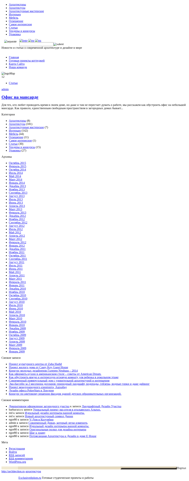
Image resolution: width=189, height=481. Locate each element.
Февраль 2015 (17, 166)
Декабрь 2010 (17, 288)
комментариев (21, 458)
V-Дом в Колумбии (41, 419)
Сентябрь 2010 (18, 298)
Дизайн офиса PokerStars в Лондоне (31, 390)
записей (17, 455)
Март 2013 (15, 209)
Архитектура (17, 7)
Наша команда (18, 67)
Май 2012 (15, 232)
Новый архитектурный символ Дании (49, 416)
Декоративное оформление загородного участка (39, 406)
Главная (14, 57)
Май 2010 (15, 311)
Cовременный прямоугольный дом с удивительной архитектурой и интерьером (59, 380)
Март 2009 (15, 344)
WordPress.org (17, 461)
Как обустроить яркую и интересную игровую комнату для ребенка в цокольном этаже (63, 377)
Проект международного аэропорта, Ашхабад (38, 387)
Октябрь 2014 (17, 169)
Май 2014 (15, 176)
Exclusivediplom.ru (29, 477)
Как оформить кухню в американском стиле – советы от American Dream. (55, 373)
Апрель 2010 (17, 315)
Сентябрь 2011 (18, 258)
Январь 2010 (17, 325)
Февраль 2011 (17, 282)
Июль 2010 (16, 305)
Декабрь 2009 (17, 328)
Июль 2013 (16, 199)
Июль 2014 (16, 172)
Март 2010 (15, 318)
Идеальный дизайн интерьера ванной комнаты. (55, 412)
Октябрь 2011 (17, 255)
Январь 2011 (17, 285)
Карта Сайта (17, 63)
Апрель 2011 (17, 275)
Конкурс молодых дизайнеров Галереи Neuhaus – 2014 (43, 370)
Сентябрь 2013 (18, 192)
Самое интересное (20, 24)
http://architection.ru (13, 471)
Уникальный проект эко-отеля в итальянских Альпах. (67, 409)
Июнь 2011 (16, 268)
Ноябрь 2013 (17, 189)
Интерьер (15, 14)
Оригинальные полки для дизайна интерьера (57, 429)
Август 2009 (17, 338)
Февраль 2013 (17, 212)
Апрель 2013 (17, 206)
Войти (13, 451)
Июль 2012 (16, 229)
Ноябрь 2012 (17, 219)
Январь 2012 (17, 245)
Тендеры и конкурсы (22, 31)
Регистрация (17, 448)
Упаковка (15, 34)
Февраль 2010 (17, 321)
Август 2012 (17, 225)
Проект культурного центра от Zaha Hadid (35, 364)
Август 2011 (16, 262)
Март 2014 (15, 179)
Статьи (13, 27)
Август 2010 (17, 301)
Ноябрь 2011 (17, 252)
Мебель (13, 17)
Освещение (16, 21)
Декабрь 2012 (17, 215)
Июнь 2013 (16, 202)
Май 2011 (15, 272)
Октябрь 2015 (17, 162)
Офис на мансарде (19, 97)
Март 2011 (15, 278)
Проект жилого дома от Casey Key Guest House (38, 367)
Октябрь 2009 (17, 335)
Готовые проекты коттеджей (27, 60)
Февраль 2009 (17, 348)
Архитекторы (17, 4)
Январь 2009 (17, 351)
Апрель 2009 (17, 341)
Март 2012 (15, 239)
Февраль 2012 (17, 242)
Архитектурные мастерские (26, 11)
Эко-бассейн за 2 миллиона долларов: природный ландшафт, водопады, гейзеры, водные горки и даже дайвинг (79, 383)
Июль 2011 (16, 265)
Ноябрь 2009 (17, 331)
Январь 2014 (17, 182)
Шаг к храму (37, 432)
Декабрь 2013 (17, 186)
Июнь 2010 (16, 308)
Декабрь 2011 (17, 249)
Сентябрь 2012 (18, 222)
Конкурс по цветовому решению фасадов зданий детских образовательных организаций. (65, 393)
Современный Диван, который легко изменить (57, 422)
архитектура (33, 471)
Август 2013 (17, 196)
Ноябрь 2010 (17, 292)
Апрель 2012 (17, 235)
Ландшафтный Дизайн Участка (101, 406)
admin (5, 89)
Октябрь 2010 (17, 295)
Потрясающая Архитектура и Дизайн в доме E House (62, 436)
